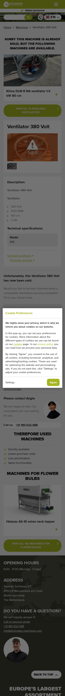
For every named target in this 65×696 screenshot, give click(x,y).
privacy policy (45, 344)
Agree (53, 382)
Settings (10, 382)
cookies (18, 344)
